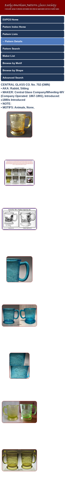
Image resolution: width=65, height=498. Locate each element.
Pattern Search (11, 48)
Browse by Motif (12, 63)
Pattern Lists (10, 34)
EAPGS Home (10, 19)
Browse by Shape (13, 70)
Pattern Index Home (14, 26)
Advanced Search (13, 77)
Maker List (9, 55)
